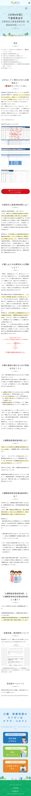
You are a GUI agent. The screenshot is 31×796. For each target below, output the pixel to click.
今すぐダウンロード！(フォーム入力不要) (16, 191)
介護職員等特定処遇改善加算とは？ (12, 62)
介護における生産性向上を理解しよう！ (13, 55)
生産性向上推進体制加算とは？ (11, 53)
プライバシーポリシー (15, 785)
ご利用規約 (15, 788)
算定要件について (7, 68)
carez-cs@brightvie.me (7, 119)
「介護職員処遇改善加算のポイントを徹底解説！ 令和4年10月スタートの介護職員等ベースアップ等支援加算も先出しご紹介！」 (15, 670)
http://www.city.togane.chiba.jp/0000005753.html (14, 695)
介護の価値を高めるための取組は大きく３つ (15, 57)
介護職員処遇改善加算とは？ (10, 60)
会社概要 (14, 791)
